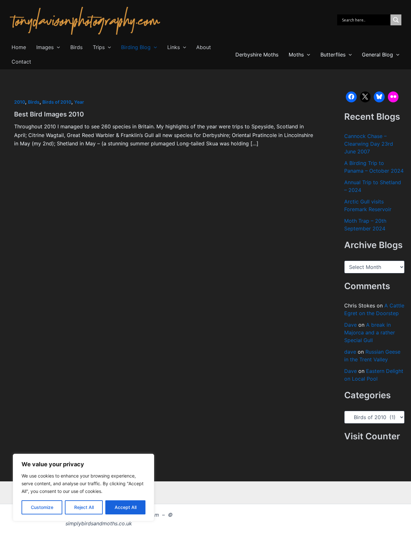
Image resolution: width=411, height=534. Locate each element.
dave (350, 352)
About (203, 47)
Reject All (84, 507)
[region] (83, 487)
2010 (19, 102)
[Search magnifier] (395, 19)
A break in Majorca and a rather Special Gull (369, 332)
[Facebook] (351, 97)
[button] (57, 47)
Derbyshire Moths (256, 54)
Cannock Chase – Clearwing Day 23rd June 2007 (368, 144)
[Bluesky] (379, 97)
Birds (76, 47)
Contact (21, 61)
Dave (350, 325)
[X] (365, 97)
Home (19, 47)
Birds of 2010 (56, 102)
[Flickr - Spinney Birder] (393, 97)
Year (79, 102)
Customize (42, 507)
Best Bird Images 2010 (49, 114)
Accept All (125, 507)
